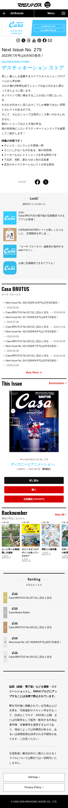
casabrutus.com (48, 26)
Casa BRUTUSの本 (48, 30)
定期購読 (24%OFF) (34, 499)
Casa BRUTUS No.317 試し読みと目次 (35, 312)
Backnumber (56, 383)
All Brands (17, 13)
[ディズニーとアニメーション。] (34, 421)
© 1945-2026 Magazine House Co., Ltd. (34, 801)
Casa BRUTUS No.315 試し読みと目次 (35, 341)
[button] (64, 539)
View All (59, 514)
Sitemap (33, 777)
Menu (51, 13)
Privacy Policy (33, 787)
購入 (34, 489)
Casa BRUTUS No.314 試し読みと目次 (35, 355)
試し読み (34, 480)
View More (32, 372)
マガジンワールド (34, 5)
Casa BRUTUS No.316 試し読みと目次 (35, 326)
